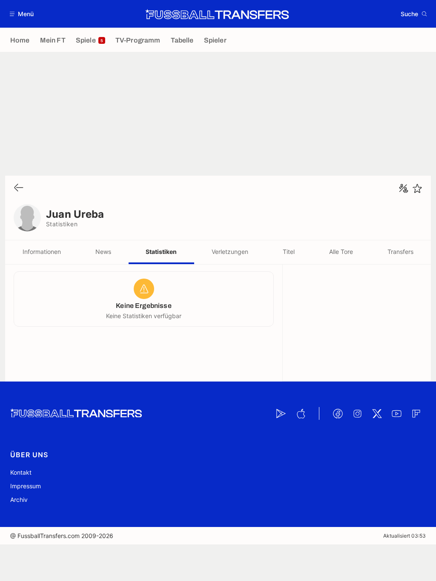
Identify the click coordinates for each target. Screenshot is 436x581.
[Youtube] (396, 413)
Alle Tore (341, 251)
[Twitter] (376, 413)
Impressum (25, 486)
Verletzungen (230, 251)
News (103, 251)
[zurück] (19, 188)
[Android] (281, 413)
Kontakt (21, 472)
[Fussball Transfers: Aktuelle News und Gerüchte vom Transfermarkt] (217, 14)
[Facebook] (337, 413)
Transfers (400, 251)
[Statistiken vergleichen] (404, 188)
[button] (22, 14)
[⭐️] (417, 188)
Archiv (19, 499)
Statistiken (161, 251)
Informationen (42, 251)
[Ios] (300, 413)
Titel (289, 251)
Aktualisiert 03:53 (404, 536)
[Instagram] (357, 413)
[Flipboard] (416, 413)
